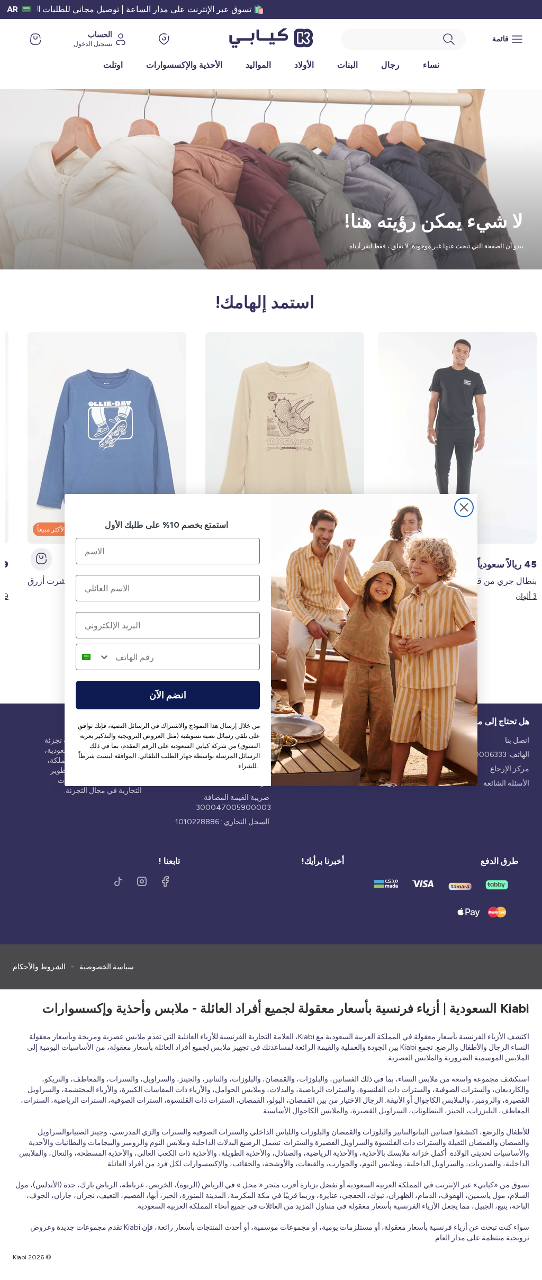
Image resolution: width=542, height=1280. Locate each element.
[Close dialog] (464, 507)
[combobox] (93, 657)
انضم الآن (167, 695)
